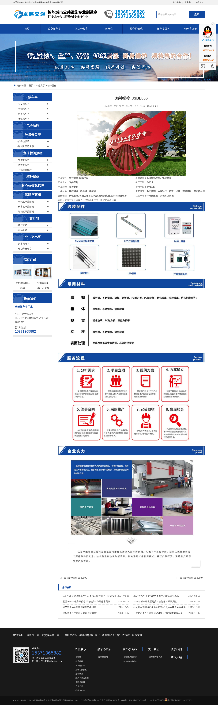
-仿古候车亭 (23, 113)
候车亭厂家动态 (130, 657)
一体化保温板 (69, 635)
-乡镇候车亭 (23, 118)
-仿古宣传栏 (23, 165)
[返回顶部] (212, 66)
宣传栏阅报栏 (32, 153)
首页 (27, 28)
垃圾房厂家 (33, 635)
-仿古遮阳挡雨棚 (25, 206)
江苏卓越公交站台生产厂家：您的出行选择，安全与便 (89, 595)
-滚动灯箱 (22, 230)
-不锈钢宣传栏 (24, 170)
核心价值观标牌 (33, 185)
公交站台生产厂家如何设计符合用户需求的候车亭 (158, 613)
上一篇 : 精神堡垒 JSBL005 (73, 578)
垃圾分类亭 (81, 28)
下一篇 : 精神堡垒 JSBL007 (189, 578)
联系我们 (188, 2)
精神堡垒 (51, 85)
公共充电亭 (33, 237)
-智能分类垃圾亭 (25, 146)
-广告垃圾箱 (23, 141)
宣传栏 (109, 28)
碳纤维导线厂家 (88, 635)
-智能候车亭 (23, 109)
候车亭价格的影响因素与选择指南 (79, 607)
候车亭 (33, 97)
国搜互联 (161, 700)
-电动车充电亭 (24, 248)
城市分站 (199, 2)
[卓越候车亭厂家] (56, 14)
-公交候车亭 (23, 104)
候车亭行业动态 (130, 661)
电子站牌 (32, 125)
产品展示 (40, 85)
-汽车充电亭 (23, 243)
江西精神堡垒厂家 (109, 635)
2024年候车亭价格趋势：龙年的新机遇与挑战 (156, 595)
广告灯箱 (32, 218)
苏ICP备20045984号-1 (138, 700)
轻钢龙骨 (137, 635)
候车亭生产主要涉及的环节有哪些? (80, 613)
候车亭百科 (163, 28)
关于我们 (153, 649)
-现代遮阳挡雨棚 (25, 201)
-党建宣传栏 (23, 160)
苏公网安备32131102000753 (179, 700)
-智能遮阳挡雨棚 (25, 211)
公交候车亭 (54, 28)
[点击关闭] (213, 24)
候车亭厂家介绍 (155, 657)
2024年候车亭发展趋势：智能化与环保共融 (155, 601)
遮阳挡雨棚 (33, 194)
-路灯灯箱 (22, 225)
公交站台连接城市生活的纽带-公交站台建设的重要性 (159, 607)
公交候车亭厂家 (51, 635)
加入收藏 (177, 2)
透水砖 (126, 635)
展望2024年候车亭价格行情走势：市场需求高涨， (87, 601)
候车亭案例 (190, 28)
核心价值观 (136, 28)
